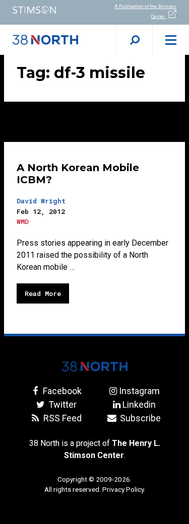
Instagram (139, 391)
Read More (43, 293)
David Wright (41, 200)
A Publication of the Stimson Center (145, 11)
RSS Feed (61, 418)
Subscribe (139, 418)
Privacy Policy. (123, 489)
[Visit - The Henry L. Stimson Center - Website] (47, 10)
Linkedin (139, 404)
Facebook (61, 391)
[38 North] (95, 366)
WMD (23, 221)
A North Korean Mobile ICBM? (78, 174)
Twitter (61, 404)
